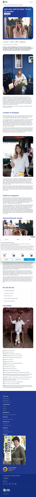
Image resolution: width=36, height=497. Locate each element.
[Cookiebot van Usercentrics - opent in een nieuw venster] (31, 237)
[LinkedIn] (10, 484)
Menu (32, 1)
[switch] (13, 256)
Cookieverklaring (6, 494)
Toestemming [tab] (6, 239)
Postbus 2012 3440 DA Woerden (8, 419)
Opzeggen (4, 410)
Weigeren (6, 259)
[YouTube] (15, 484)
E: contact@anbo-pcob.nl (7, 425)
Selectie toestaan (18, 259)
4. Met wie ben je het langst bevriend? (11, 298)
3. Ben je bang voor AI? (8, 295)
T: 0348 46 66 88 (5, 430)
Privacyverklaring (6, 493)
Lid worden (4, 406)
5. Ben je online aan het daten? (9, 301)
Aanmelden (6, 478)
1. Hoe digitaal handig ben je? (9, 290)
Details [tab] (18, 239)
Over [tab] (30, 239)
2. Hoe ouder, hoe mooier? (9, 293)
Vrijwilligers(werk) (5, 400)
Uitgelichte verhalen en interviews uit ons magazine (13, 4)
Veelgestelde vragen (6, 398)
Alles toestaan (29, 259)
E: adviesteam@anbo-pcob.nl (7, 431)
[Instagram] (7, 484)
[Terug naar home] (5, 2)
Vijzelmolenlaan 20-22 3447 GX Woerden (9, 414)
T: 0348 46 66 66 (5, 423)
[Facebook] (4, 484)
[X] (12, 484)
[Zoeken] (29, 2)
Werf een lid (5, 408)
